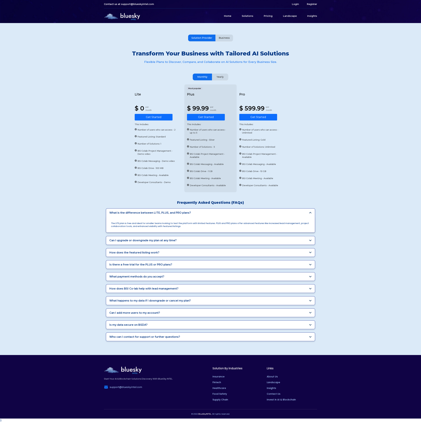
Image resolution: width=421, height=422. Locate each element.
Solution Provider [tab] (201, 37)
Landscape (290, 15)
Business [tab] (224, 37)
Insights (312, 15)
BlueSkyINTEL (204, 414)
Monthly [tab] (202, 76)
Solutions (247, 15)
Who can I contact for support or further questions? (144, 336)
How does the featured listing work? (134, 252)
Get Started (153, 117)
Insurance (218, 376)
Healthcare (219, 388)
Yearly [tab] (220, 76)
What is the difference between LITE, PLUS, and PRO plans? (150, 212)
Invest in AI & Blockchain (281, 399)
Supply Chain (220, 399)
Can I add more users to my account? (134, 312)
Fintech (216, 382)
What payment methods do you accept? (136, 276)
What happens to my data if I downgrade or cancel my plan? (150, 300)
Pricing (268, 15)
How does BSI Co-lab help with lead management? (143, 288)
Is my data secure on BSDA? (128, 324)
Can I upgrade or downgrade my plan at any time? (143, 240)
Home (227, 15)
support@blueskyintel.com (137, 4)
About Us (272, 376)
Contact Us (273, 394)
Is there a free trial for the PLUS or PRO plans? (140, 264)
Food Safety (219, 394)
